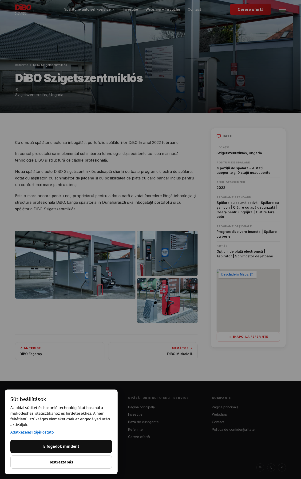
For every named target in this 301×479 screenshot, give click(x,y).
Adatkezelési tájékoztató (32, 432)
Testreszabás (61, 462)
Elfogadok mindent (61, 446)
